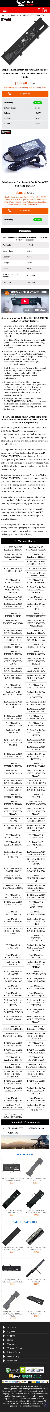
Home (7, 15)
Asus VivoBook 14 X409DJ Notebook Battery (13, 1179)
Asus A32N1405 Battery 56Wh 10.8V (36, 1248)
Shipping (11, 1335)
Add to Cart (25, 94)
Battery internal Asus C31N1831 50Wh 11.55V (36, 1211)
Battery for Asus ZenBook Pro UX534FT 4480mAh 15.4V (13, 1314)
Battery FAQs (13, 1356)
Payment (11, 1331)
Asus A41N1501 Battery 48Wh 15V (36, 1281)
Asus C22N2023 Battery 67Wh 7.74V (36, 1313)
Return (10, 1340)
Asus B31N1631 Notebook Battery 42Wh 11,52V (12, 1248)
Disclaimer (12, 1360)
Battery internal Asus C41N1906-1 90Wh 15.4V (12, 1281)
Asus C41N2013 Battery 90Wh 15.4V (12, 1211)
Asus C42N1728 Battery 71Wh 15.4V (36, 1179)
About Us (11, 1327)
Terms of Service (14, 1348)
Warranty (11, 1344)
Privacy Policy (13, 1352)
